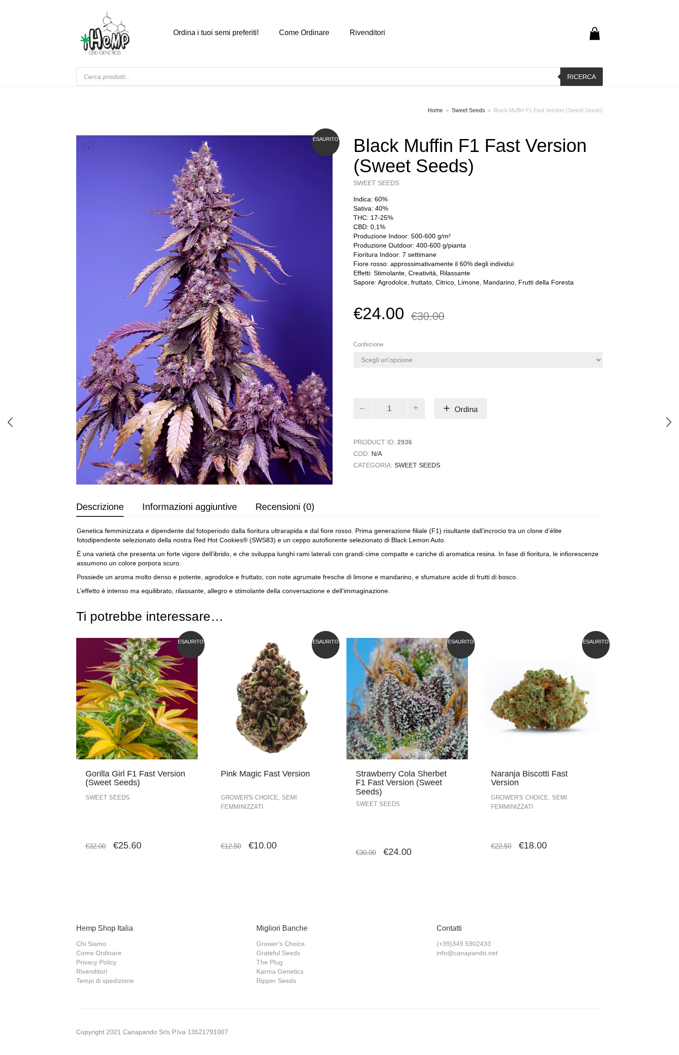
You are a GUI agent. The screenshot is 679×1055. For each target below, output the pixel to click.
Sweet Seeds (468, 110)
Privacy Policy (96, 962)
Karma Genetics (279, 971)
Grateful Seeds (278, 953)
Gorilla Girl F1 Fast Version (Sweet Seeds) (135, 778)
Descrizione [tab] (100, 507)
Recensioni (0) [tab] (285, 507)
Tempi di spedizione (105, 980)
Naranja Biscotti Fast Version (529, 778)
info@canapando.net (466, 953)
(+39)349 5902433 (463, 943)
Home (435, 110)
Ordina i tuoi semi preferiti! (216, 32)
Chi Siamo (91, 943)
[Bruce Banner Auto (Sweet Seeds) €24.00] (10, 422)
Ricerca (581, 76)
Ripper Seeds (276, 980)
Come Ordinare (304, 32)
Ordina (466, 409)
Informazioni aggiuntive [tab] (189, 507)
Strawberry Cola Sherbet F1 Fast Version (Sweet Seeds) (401, 783)
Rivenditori (367, 32)
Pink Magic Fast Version (265, 773)
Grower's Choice (249, 797)
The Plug (269, 962)
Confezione (368, 344)
